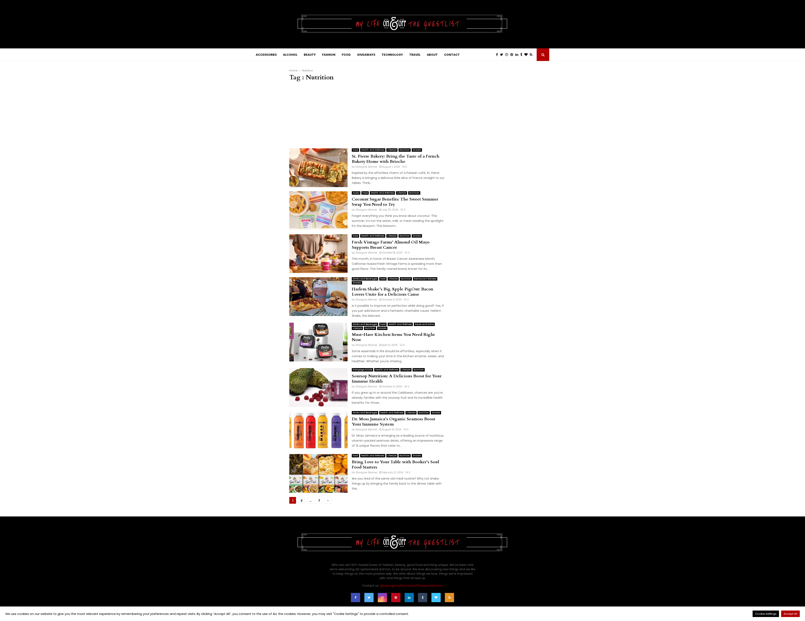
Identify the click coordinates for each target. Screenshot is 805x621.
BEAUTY (310, 55)
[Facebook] (498, 54)
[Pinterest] (512, 54)
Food (355, 149)
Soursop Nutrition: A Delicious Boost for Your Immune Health (396, 378)
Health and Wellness (372, 149)
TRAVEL (415, 55)
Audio (356, 192)
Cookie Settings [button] (765, 614)
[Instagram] (507, 54)
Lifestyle (391, 149)
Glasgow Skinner (366, 166)
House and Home (424, 324)
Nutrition (405, 149)
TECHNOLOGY (392, 55)
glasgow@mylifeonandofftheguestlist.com (411, 585)
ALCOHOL (290, 55)
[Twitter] (502, 54)
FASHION (328, 55)
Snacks (417, 149)
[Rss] (532, 54)
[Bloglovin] (527, 54)
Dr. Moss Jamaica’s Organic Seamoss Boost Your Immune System (393, 421)
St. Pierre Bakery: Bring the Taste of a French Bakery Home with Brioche (395, 158)
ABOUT (432, 55)
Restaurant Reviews (425, 278)
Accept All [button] (790, 614)
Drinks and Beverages (365, 278)
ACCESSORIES (266, 55)
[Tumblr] (522, 54)
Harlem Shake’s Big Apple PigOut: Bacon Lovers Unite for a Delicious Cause (392, 291)
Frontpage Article (362, 369)
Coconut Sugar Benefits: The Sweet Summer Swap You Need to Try (395, 201)
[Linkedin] (517, 54)
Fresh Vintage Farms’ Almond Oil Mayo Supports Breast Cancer (391, 244)
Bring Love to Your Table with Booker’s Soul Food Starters (395, 464)
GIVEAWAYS (366, 55)
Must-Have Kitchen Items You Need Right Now (393, 337)
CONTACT (452, 55)
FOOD (346, 55)
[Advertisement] (366, 114)
